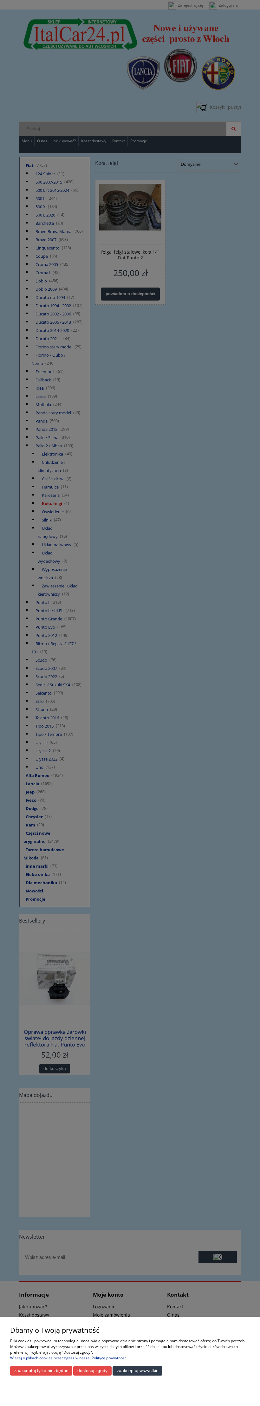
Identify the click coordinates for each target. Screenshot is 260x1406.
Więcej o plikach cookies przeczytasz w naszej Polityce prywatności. (69, 1358)
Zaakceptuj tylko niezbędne (41, 1370)
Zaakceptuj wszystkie (138, 1370)
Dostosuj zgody (92, 1370)
